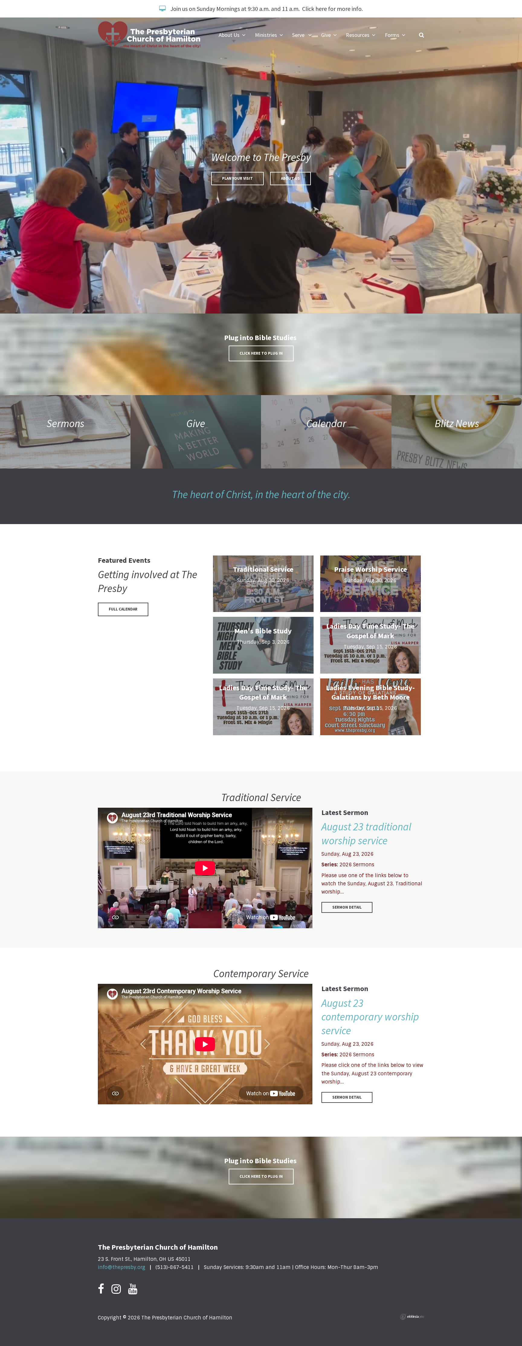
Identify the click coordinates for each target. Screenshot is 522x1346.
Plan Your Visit (237, 178)
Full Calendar (123, 609)
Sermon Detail (347, 907)
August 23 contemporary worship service (370, 1017)
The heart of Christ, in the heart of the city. (261, 494)
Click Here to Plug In (261, 353)
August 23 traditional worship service (366, 833)
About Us (290, 178)
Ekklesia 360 (412, 1317)
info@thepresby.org (121, 1267)
